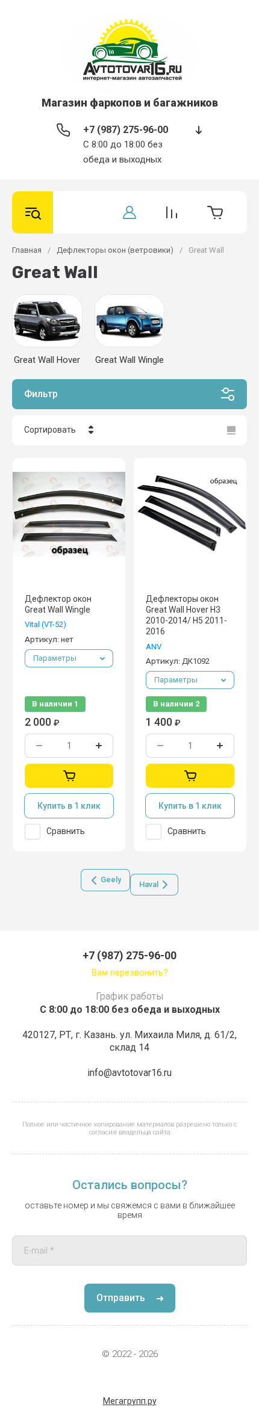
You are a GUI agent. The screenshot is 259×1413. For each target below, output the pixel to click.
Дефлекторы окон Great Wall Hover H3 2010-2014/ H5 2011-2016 (186, 615)
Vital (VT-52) (45, 624)
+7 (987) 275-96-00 (125, 129)
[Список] (231, 430)
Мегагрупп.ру (130, 1401)
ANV (153, 646)
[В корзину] (69, 776)
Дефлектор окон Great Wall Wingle (58, 604)
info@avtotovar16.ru (129, 1072)
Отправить (120, 1297)
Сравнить (65, 831)
